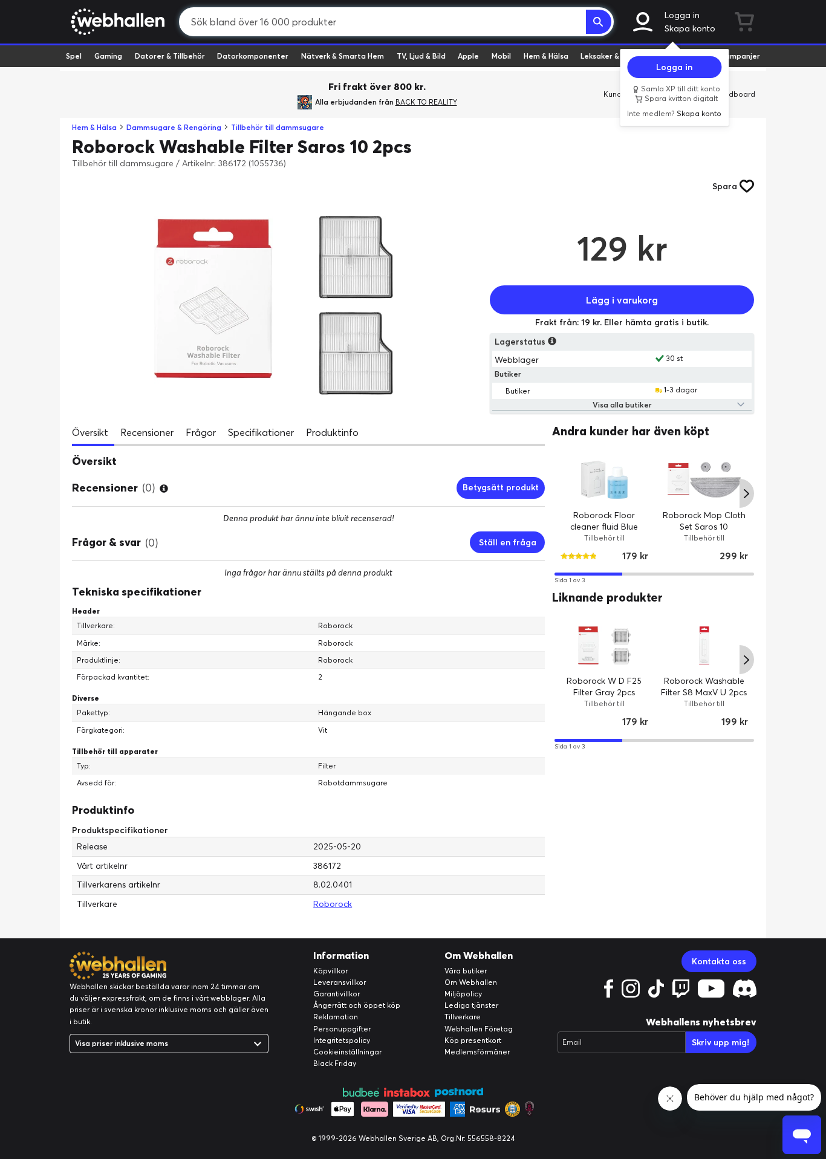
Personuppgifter (342, 1028)
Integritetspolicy (341, 1040)
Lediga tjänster (471, 1005)
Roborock (332, 903)
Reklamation (335, 1016)
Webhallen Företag (478, 1028)
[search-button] (598, 22)
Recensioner (147, 432)
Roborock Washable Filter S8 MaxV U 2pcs (704, 686)
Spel (74, 55)
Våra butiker (465, 970)
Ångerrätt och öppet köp (356, 1005)
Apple (468, 55)
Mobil (501, 55)
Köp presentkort (472, 1040)
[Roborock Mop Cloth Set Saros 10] (704, 479)
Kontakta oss (719, 961)
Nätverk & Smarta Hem (342, 55)
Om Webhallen (470, 982)
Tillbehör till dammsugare (277, 127)
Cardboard (735, 94)
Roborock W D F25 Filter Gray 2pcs (604, 686)
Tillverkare (462, 1016)
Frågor (201, 432)
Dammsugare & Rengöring (173, 127)
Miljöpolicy (463, 993)
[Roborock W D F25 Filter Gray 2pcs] (604, 646)
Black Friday (334, 1063)
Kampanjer (740, 55)
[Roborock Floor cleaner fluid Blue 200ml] (604, 479)
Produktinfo (332, 432)
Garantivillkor (336, 993)
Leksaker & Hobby (612, 55)
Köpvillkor (330, 970)
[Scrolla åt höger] (747, 493)
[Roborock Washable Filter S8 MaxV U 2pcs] (704, 646)
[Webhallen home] (115, 21)
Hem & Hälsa (546, 55)
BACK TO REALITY (426, 101)
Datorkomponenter (252, 55)
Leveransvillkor (339, 982)
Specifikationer (261, 432)
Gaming (108, 55)
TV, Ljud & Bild (421, 55)
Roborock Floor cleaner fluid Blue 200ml (605, 527)
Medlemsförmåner (477, 1051)
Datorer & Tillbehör (170, 55)
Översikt (90, 432)
